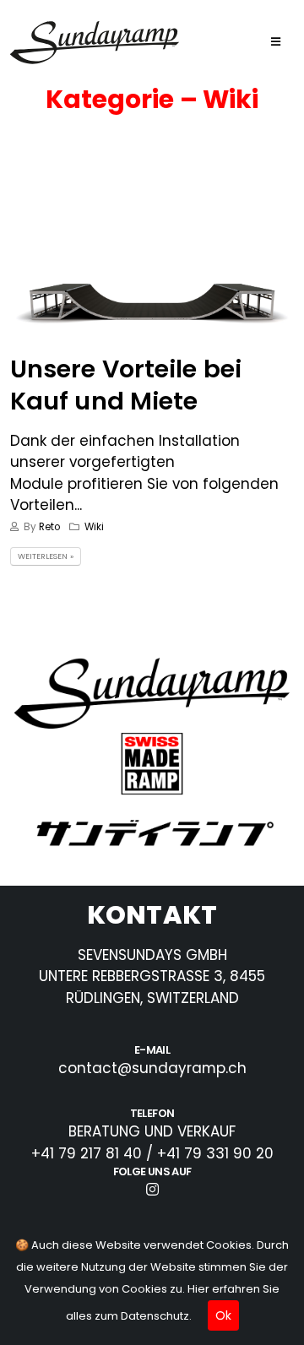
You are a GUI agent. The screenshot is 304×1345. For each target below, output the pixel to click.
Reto (49, 527)
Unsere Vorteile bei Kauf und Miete (126, 384)
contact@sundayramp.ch (152, 1068)
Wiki (94, 527)
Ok (223, 1315)
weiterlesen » (45, 555)
